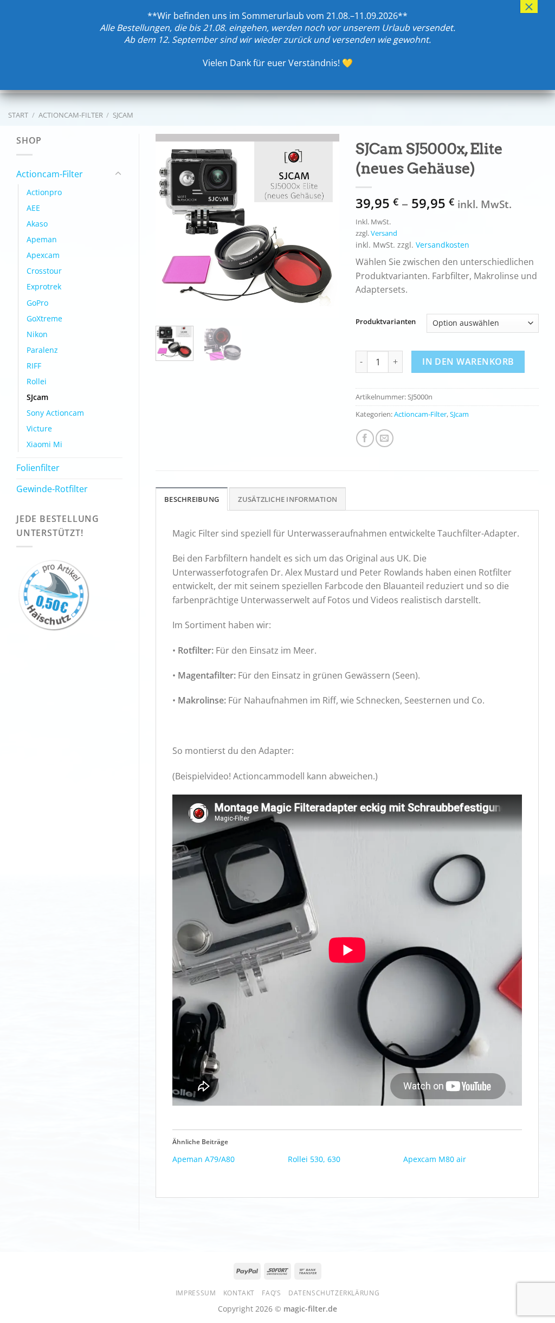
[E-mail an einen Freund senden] (384, 438)
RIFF (34, 365)
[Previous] (173, 226)
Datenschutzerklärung (333, 1293)
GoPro (37, 303)
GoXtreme (44, 318)
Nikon (37, 334)
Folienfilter (38, 468)
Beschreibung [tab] (191, 499)
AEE (33, 208)
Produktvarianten (386, 322)
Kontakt (239, 1293)
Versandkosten (442, 245)
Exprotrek (44, 286)
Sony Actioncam (55, 413)
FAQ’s (271, 1293)
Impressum (196, 1293)
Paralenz (42, 350)
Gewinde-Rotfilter (52, 489)
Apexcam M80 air (434, 1159)
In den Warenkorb (468, 361)
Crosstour (44, 271)
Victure (39, 428)
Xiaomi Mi (44, 444)
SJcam (123, 115)
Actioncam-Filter (70, 115)
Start (18, 115)
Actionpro (44, 192)
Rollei (37, 381)
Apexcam (43, 255)
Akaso (37, 223)
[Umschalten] (118, 173)
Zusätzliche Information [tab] (287, 499)
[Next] (322, 226)
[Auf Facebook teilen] (365, 438)
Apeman (42, 239)
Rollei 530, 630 (314, 1159)
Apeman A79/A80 (203, 1159)
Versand (384, 233)
